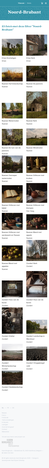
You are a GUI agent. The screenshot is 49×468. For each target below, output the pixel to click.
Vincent (21, 3)
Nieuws (4, 413)
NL (3, 408)
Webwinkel (5, 432)
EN (13, 408)
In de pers (5, 422)
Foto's (29, 3)
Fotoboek (5, 417)
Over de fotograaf (8, 427)
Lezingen (5, 424)
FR (8, 408)
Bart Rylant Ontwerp (17, 460)
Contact (4, 429)
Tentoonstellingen (8, 420)
